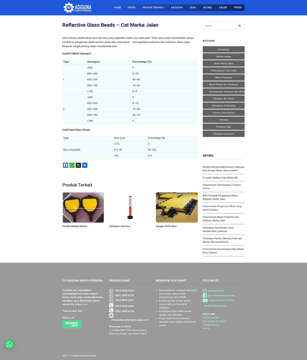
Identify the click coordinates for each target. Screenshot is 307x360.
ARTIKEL (207, 7)
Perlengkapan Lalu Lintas (223, 70)
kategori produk (211, 317)
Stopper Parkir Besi (166, 226)
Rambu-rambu (223, 56)
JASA (192, 7)
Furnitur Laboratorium (224, 112)
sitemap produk (211, 324)
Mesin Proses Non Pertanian (223, 84)
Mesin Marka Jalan (223, 63)
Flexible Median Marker (74, 226)
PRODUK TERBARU (153, 7)
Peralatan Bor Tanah (223, 98)
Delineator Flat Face (119, 226)
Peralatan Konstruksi (223, 133)
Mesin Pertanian (223, 77)
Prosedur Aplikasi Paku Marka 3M (220, 177)
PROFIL (132, 7)
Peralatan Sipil (223, 126)
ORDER (238, 7)
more (85, 304)
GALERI (223, 7)
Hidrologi (223, 119)
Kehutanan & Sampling (223, 105)
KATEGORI (177, 7)
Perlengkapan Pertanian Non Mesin (227, 91)
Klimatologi (223, 49)
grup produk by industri (215, 321)
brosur (206, 328)
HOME (117, 7)
